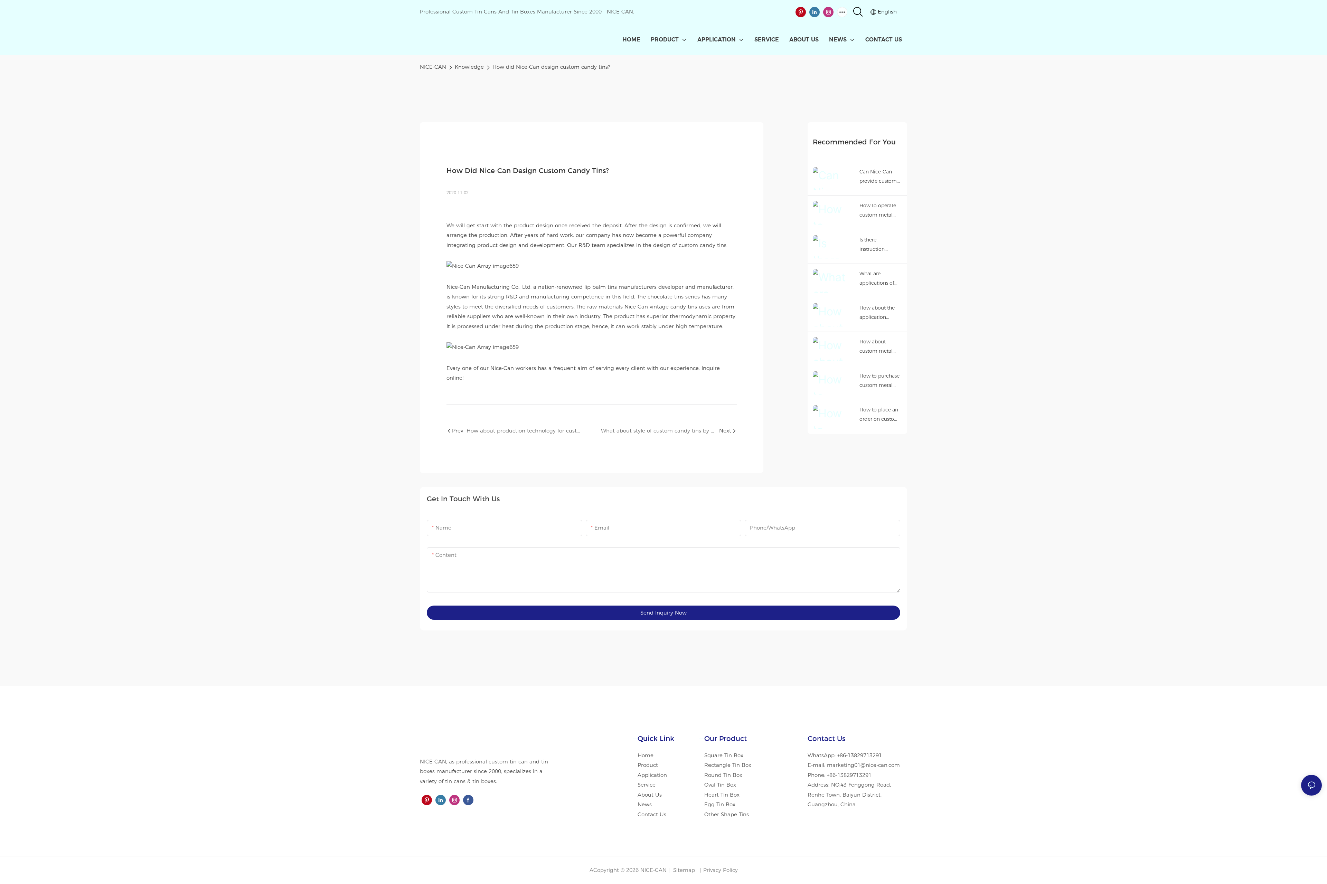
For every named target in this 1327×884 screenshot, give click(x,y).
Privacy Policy (720, 870)
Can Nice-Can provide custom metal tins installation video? (880, 177)
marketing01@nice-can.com (863, 765)
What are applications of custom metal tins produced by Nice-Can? (879, 278)
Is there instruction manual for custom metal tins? (876, 245)
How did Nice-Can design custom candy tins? (551, 67)
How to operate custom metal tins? (877, 210)
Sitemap (683, 870)
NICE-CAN (433, 67)
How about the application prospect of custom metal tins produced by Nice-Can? (879, 313)
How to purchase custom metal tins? (879, 381)
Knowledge (469, 67)
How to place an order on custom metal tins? (879, 415)
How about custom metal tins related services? (876, 347)
